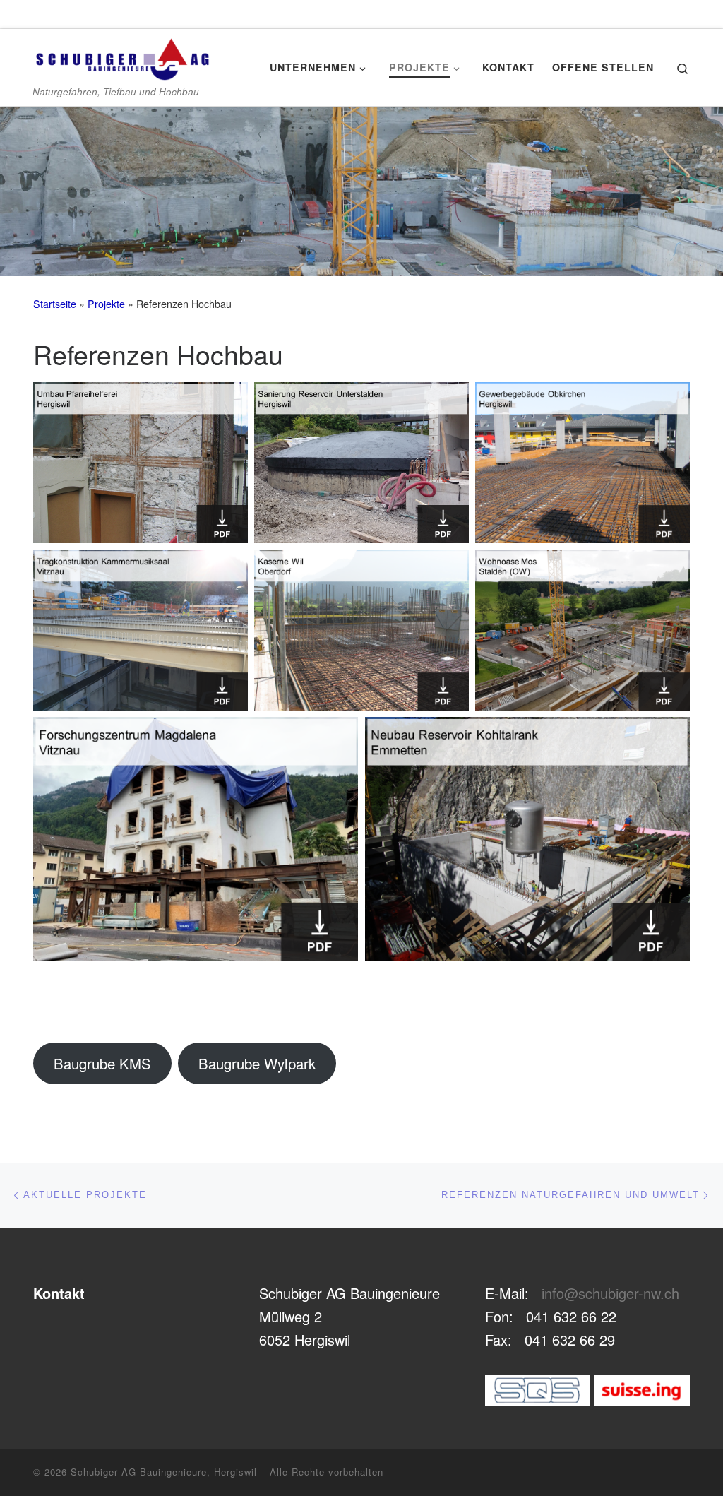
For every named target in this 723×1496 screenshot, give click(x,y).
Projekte (106, 304)
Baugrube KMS (102, 1063)
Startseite (54, 304)
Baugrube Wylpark (257, 1063)
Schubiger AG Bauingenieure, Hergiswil (164, 1471)
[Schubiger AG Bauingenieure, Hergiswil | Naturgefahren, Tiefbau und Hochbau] (121, 55)
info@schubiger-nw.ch (610, 1293)
